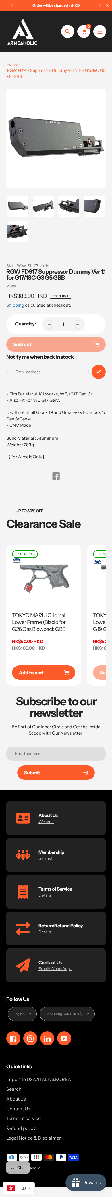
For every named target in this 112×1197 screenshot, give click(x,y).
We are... (46, 821)
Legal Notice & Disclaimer (33, 1138)
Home (12, 64)
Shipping (15, 305)
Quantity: (25, 324)
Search (14, 1089)
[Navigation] (99, 31)
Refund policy (21, 1128)
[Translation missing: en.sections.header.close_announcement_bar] (108, 5)
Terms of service (23, 1118)
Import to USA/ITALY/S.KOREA (38, 1079)
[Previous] (13, 5)
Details (44, 895)
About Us (16, 1099)
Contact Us (18, 1108)
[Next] (99, 5)
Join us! (45, 858)
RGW (11, 286)
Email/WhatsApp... (55, 968)
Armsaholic (30, 1168)
